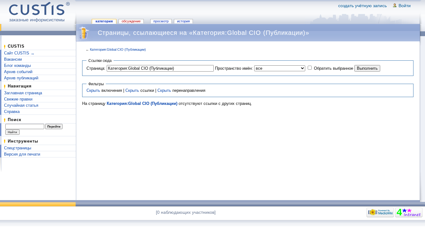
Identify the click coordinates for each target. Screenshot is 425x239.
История (183, 21)
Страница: (95, 68)
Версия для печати (22, 154)
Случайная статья (21, 105)
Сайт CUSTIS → (19, 53)
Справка (12, 111)
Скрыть (93, 90)
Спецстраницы (17, 148)
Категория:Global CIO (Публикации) (118, 49)
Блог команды (17, 65)
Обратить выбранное (333, 68)
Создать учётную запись (362, 5)
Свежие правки (18, 99)
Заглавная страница (23, 93)
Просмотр (161, 21)
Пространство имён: (234, 68)
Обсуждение (131, 21)
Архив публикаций (21, 78)
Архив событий (18, 71)
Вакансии (13, 59)
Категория (104, 21)
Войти (405, 5)
